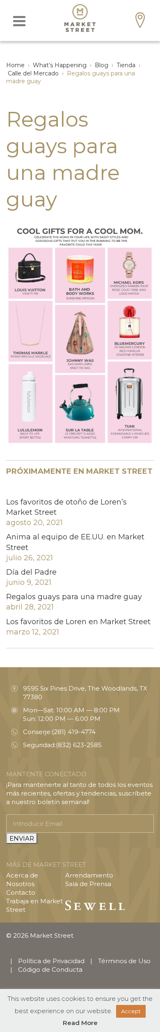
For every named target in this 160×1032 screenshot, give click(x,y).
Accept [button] (131, 1011)
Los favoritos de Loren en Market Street (78, 621)
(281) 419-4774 (74, 732)
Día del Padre (31, 572)
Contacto (20, 892)
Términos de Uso (124, 961)
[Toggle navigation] (19, 21)
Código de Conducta (50, 969)
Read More (80, 1023)
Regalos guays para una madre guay (74, 596)
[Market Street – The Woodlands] (80, 18)
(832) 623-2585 (79, 745)
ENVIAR (21, 838)
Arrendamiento (89, 875)
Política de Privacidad (51, 961)
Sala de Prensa (88, 884)
